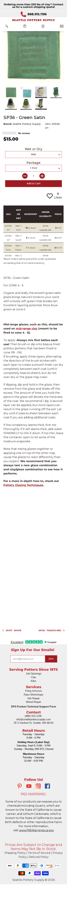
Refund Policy (39, 857)
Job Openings (33, 673)
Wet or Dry (33, 149)
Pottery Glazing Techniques (23, 485)
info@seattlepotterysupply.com (33, 719)
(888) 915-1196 (33, 715)
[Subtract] (25, 176)
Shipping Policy (15, 852)
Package (33, 163)
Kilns (33, 680)
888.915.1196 (37, 14)
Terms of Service (39, 852)
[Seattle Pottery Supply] (33, 20)
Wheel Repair (33, 701)
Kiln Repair (33, 698)
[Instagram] (38, 786)
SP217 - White (13, 630)
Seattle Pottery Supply (27, 123)
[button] (6, 26)
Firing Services (33, 690)
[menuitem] (6, 26)
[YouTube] (29, 786)
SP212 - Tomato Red (50, 630)
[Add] (42, 176)
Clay (33, 677)
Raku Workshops (33, 694)
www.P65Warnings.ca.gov (36, 830)
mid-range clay (26, 328)
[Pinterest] (19, 786)
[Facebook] (47, 786)
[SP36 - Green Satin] (11, 92)
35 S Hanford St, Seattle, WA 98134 (33, 722)
